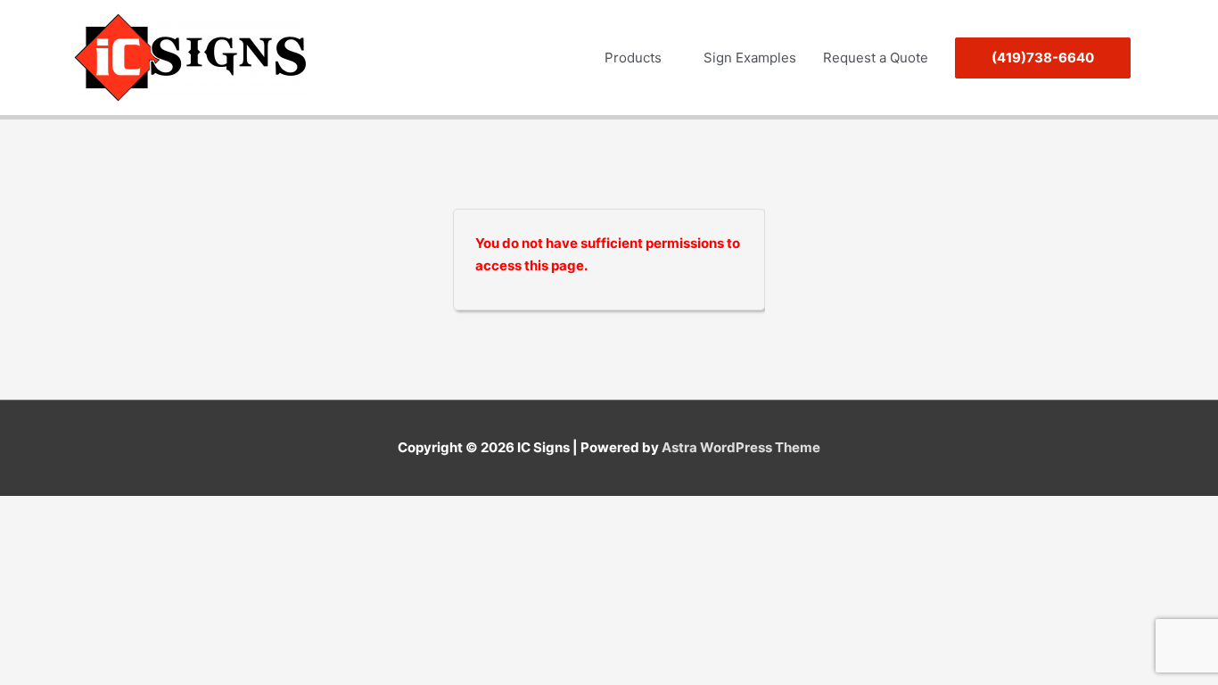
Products (633, 57)
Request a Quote (875, 57)
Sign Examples (750, 57)
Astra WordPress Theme (741, 447)
